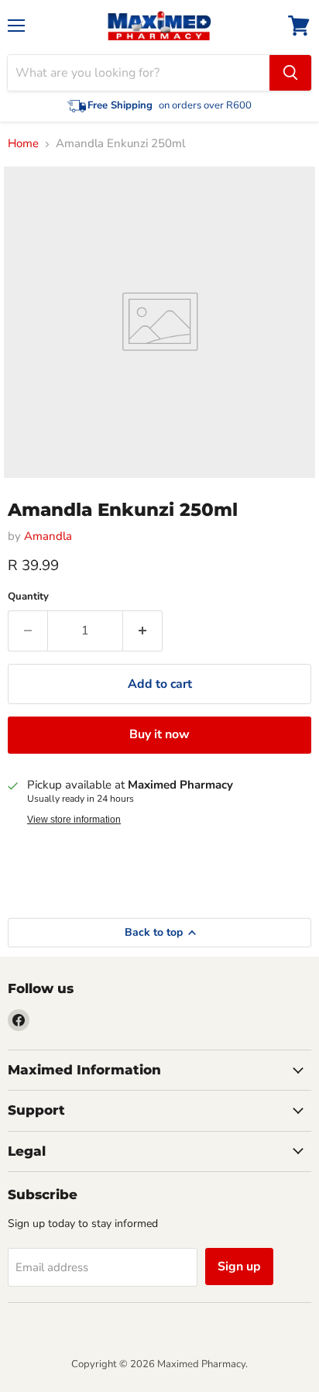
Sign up (239, 1266)
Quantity (28, 597)
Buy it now (159, 734)
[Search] (290, 73)
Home (23, 143)
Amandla (48, 536)
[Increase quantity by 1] (143, 630)
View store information (74, 819)
